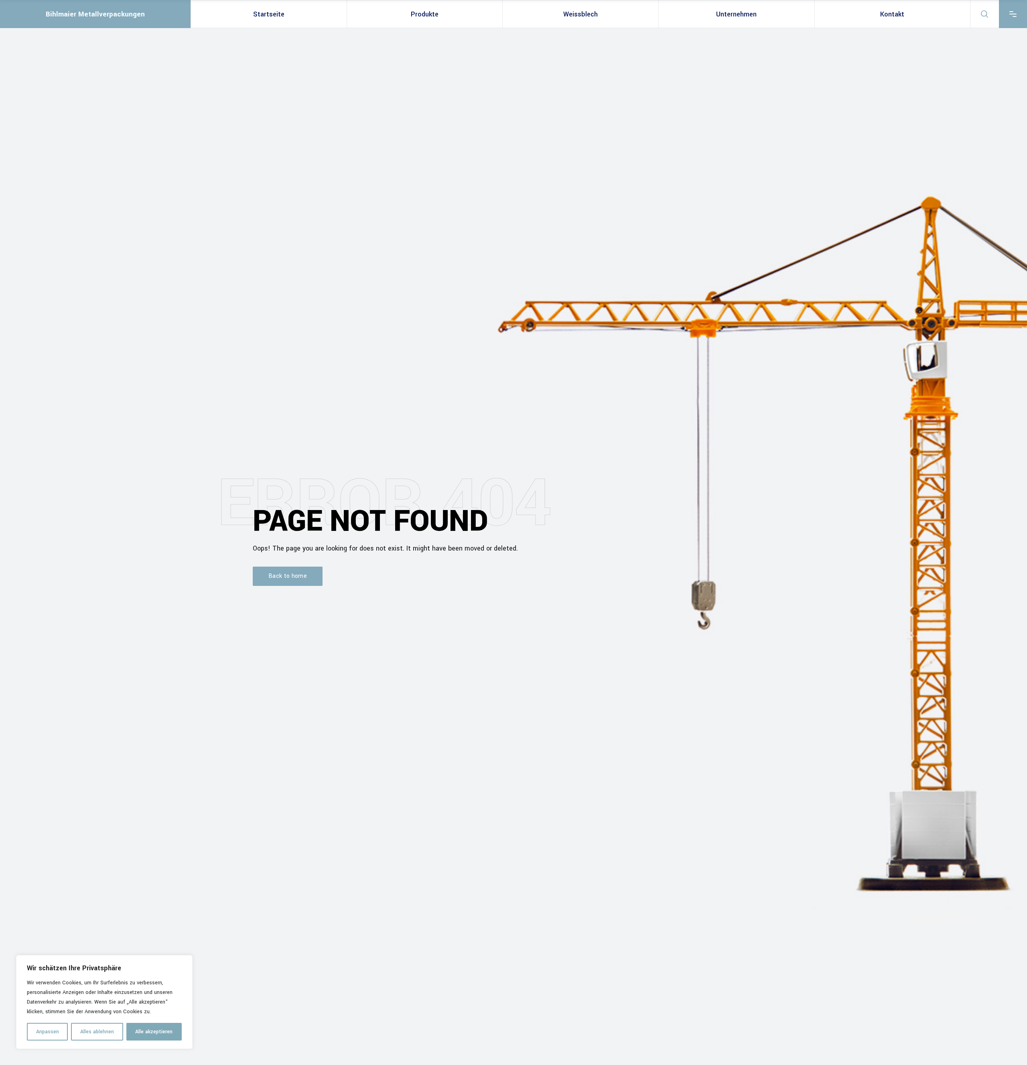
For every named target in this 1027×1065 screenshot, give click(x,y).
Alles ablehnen (97, 1031)
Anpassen (47, 1031)
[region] (104, 1002)
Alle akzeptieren (154, 1031)
